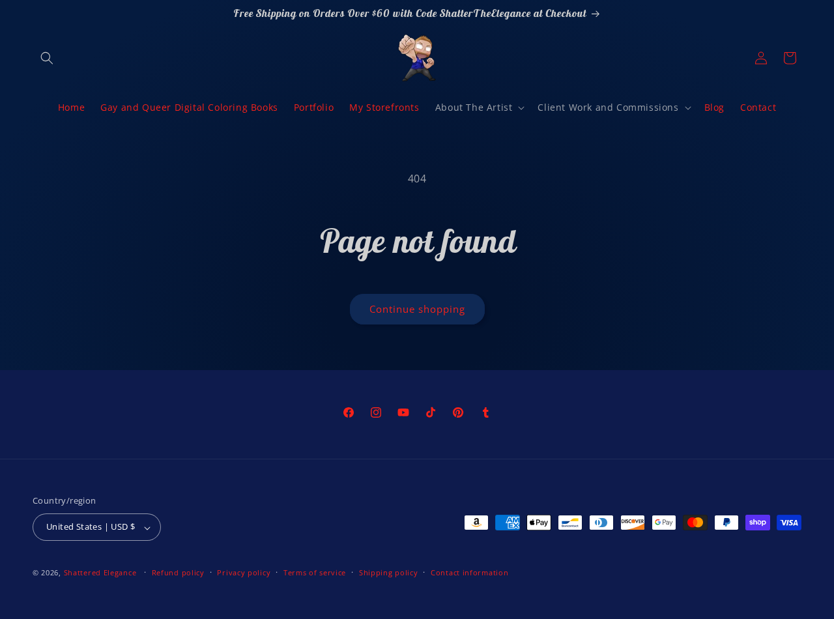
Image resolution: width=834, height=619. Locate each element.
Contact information (469, 572)
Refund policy (178, 572)
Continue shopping (417, 308)
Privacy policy (243, 572)
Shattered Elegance (100, 573)
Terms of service (314, 572)
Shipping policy (388, 572)
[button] (47, 58)
